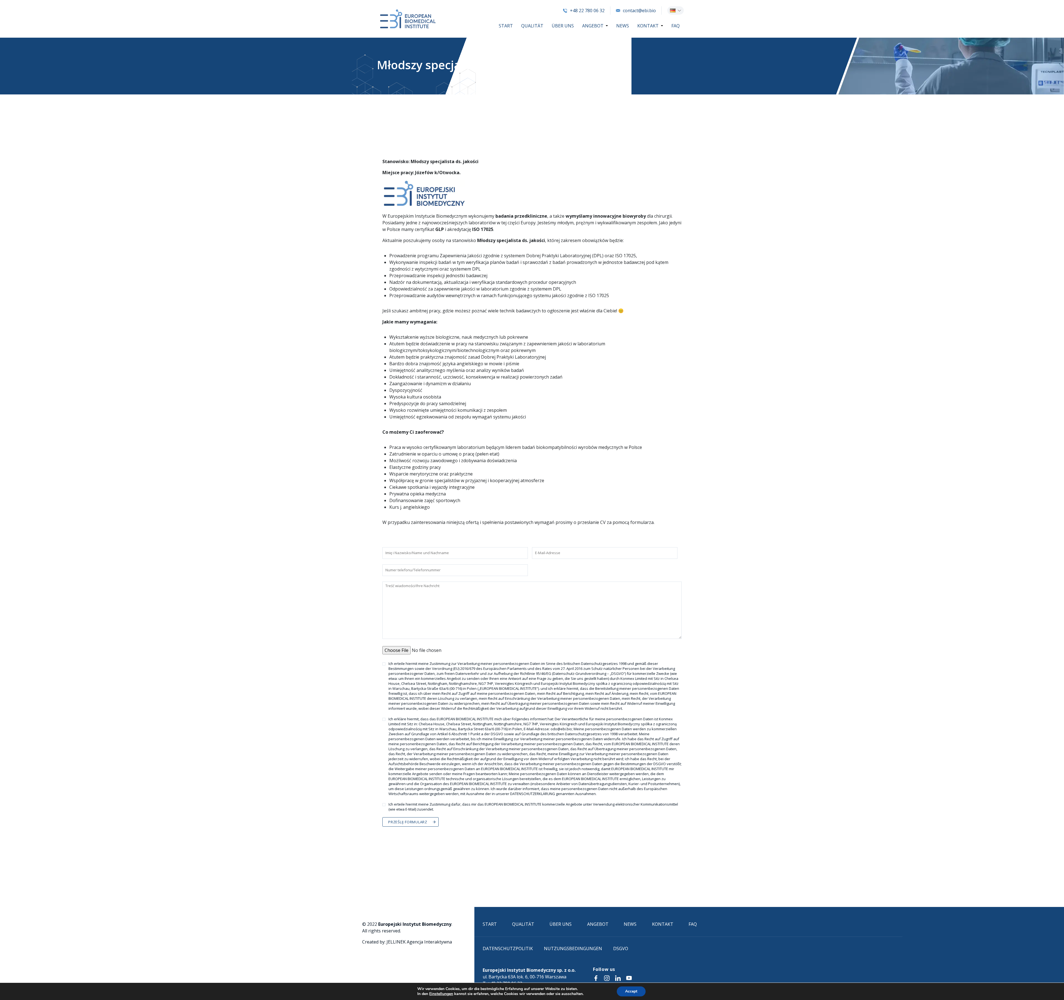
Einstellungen (441, 993)
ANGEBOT (592, 26)
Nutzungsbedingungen (573, 948)
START (506, 26)
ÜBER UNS (563, 26)
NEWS (622, 26)
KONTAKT (648, 26)
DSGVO (620, 948)
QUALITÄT (532, 26)
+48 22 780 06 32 (587, 10)
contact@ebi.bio (639, 10)
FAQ (675, 26)
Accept (631, 991)
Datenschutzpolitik (508, 948)
